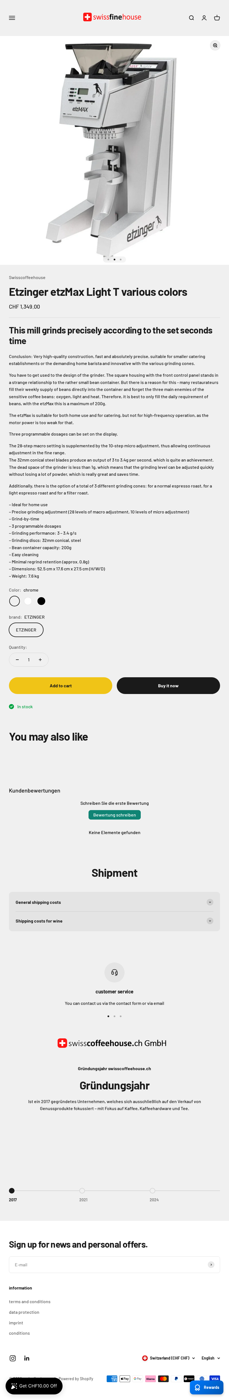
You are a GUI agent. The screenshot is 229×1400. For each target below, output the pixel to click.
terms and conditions (30, 1301)
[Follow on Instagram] (12, 1358)
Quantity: (18, 647)
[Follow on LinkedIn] (27, 1358)
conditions (19, 1333)
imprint (16, 1322)
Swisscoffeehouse (27, 277)
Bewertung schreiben (114, 814)
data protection (24, 1312)
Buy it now (168, 685)
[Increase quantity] (40, 659)
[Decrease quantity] (17, 659)
